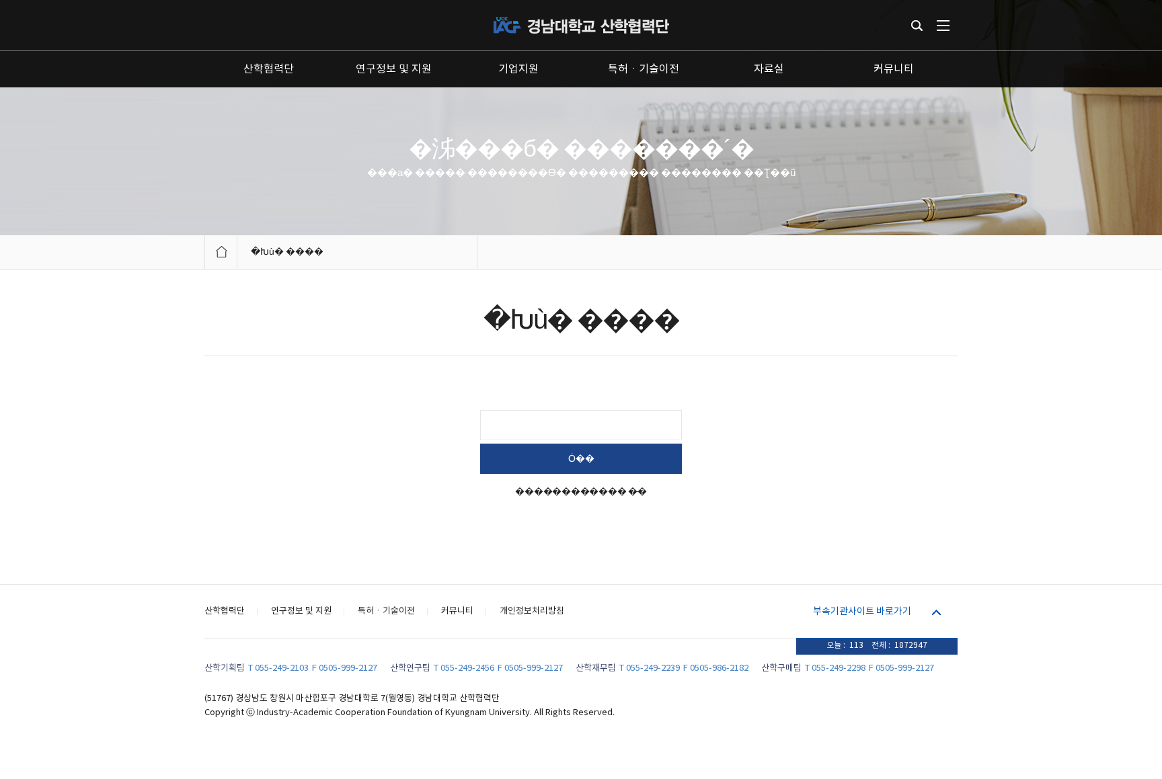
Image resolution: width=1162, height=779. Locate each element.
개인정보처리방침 (532, 611)
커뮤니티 (894, 69)
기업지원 (518, 69)
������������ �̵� (580, 492)
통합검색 (917, 25)
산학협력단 (268, 69)
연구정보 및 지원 (394, 69)
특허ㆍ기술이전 (643, 69)
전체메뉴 (943, 25)
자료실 (769, 69)
